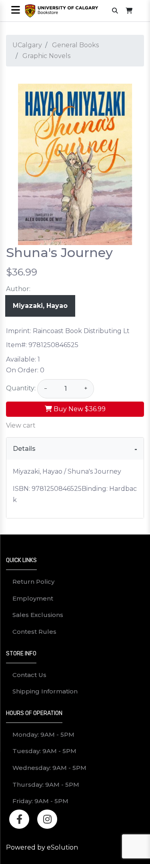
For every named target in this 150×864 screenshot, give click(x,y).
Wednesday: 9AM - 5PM (49, 768)
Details (24, 448)
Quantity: (21, 388)
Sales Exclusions (37, 615)
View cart (21, 425)
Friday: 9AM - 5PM (40, 801)
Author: (18, 289)
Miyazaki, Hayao (40, 305)
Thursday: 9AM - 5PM (45, 784)
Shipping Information (45, 691)
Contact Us (29, 675)
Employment (32, 598)
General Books (75, 45)
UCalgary (27, 45)
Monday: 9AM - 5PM (43, 734)
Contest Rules (34, 631)
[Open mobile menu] (15, 11)
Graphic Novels (46, 56)
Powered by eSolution (42, 847)
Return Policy (33, 581)
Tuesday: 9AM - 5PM (44, 751)
